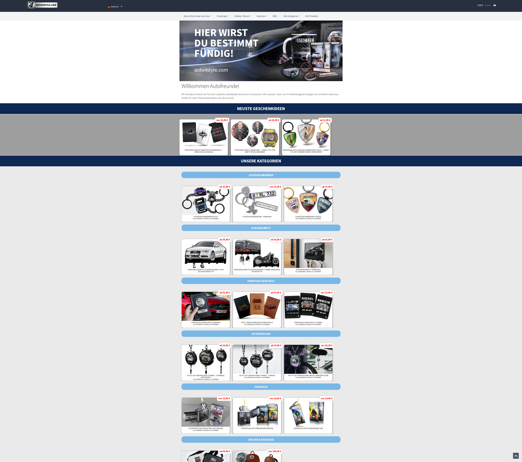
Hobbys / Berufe (241, 16)
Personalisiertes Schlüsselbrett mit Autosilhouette (261, 270)
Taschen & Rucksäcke (261, 439)
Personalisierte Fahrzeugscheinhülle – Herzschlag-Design (261, 151)
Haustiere (261, 16)
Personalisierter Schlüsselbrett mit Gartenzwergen (210, 270)
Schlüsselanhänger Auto (261, 217)
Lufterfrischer (261, 333)
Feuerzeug (261, 386)
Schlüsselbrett (261, 227)
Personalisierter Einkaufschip (210, 216)
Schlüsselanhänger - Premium (312, 216)
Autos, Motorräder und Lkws (197, 16)
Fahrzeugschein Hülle (261, 280)
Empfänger (222, 16)
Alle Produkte (311, 16)
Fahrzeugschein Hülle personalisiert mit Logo (209, 322)
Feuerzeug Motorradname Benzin (312, 428)
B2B (274, 16)
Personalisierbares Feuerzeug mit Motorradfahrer (209, 429)
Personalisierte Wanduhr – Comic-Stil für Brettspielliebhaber (312, 151)
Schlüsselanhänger (261, 175)
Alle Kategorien (291, 16)
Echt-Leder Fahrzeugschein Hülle (312, 323)
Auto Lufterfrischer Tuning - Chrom (312, 376)
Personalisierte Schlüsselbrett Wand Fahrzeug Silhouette (312, 270)
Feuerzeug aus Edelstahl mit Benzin (261, 429)
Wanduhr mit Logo (210, 150)
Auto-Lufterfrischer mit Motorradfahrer (210, 375)
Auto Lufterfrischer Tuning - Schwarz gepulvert (261, 377)
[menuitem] (115, 6)
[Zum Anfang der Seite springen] (516, 456)
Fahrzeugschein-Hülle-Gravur (261, 323)
